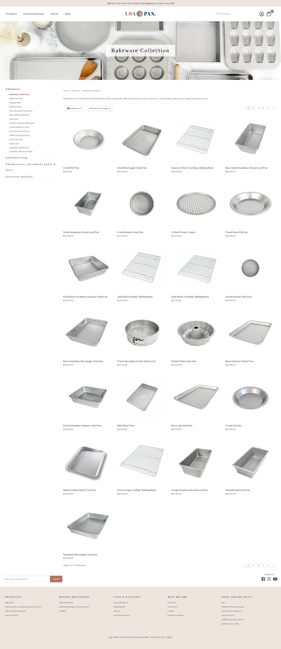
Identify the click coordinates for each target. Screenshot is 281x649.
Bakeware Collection (19, 94)
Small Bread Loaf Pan (238, 490)
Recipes (62, 611)
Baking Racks (15, 102)
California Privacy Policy (233, 619)
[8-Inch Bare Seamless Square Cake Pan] (88, 268)
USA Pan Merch (11, 615)
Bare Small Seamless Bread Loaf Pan (247, 167)
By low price (74, 108)
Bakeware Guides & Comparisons (74, 607)
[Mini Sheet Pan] (142, 397)
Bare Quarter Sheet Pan (239, 361)
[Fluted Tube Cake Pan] (196, 332)
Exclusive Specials (33, 13)
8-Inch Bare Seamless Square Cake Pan (85, 296)
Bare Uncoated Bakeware (20, 111)
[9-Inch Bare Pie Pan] (250, 204)
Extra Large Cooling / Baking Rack (136, 490)
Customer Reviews (121, 615)
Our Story (172, 602)
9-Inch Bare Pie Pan (237, 232)
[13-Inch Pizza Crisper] (196, 204)
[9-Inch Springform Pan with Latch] (142, 332)
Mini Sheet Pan (125, 425)
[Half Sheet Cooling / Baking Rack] (196, 268)
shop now (88, 149)
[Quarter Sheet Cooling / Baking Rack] (196, 139)
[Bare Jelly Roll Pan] (196, 397)
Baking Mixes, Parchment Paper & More (23, 607)
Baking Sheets (15, 106)
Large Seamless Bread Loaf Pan (189, 490)
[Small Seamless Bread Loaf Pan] (88, 204)
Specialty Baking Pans (19, 147)
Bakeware (13, 88)
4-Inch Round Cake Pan (130, 232)
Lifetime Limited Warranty (233, 607)
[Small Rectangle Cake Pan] (142, 139)
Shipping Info (119, 607)
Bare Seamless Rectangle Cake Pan (83, 361)
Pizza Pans (14, 143)
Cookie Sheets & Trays (19, 127)
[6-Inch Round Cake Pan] (250, 268)
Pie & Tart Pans (16, 139)
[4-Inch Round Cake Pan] (142, 204)
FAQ (223, 602)
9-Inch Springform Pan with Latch (136, 361)
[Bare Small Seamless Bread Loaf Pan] (250, 139)
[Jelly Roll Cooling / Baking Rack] (142, 268)
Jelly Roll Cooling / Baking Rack (135, 296)
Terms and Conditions (231, 611)
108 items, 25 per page (99, 108)
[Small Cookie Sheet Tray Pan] (88, 461)
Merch (54, 13)
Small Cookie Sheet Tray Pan (79, 490)
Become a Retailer (176, 615)
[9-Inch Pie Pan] (250, 397)
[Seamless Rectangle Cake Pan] (88, 526)
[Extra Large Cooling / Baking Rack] (142, 461)
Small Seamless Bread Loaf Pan (81, 232)
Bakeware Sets (16, 98)
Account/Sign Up (120, 602)
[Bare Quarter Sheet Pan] (250, 332)
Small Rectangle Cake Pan (132, 167)
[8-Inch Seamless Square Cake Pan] (88, 397)
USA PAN (140, 14)
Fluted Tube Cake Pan (183, 361)
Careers (171, 611)
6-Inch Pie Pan (71, 167)
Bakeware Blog (17, 157)
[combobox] (230, 13)
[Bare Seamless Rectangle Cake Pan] (88, 332)
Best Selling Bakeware (19, 115)
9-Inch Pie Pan (233, 425)
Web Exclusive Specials (15, 611)
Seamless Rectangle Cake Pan (80, 554)
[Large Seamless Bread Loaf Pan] (196, 461)
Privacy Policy (228, 615)
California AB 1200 (230, 624)
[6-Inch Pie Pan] (88, 139)
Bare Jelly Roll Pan (181, 425)
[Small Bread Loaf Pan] (250, 461)
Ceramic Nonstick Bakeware (21, 123)
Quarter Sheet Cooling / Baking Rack (192, 167)
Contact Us (172, 607)
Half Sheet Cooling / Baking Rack (190, 296)
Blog (67, 13)
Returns (116, 611)
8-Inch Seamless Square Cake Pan (82, 425)
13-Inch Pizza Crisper (183, 232)
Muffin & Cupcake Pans (19, 135)
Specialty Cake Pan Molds (20, 151)
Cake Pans (14, 119)
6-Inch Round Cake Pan (239, 296)
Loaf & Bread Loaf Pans (19, 131)
